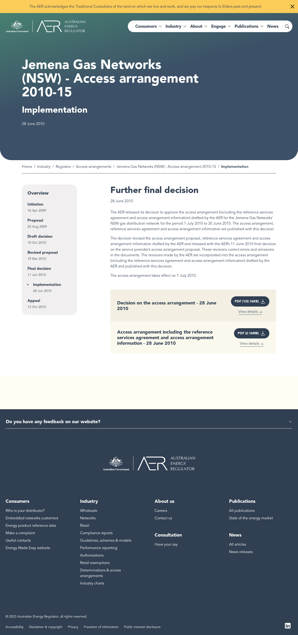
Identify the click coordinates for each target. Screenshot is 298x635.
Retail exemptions (95, 563)
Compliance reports (96, 533)
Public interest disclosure (142, 627)
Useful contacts (18, 540)
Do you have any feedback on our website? (53, 421)
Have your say (166, 544)
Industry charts (92, 583)
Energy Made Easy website (28, 548)
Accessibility (15, 627)
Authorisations (92, 555)
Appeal (33, 300)
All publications (242, 510)
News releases (241, 552)
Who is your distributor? (25, 510)
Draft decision (39, 236)
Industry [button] (173, 26)
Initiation (35, 204)
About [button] (196, 26)
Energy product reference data (31, 525)
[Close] (292, 6)
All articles (237, 544)
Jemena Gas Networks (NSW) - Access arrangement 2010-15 (166, 166)
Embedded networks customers (32, 518)
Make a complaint (20, 533)
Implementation (47, 284)
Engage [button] (218, 26)
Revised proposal (42, 252)
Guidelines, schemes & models (105, 540)
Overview (38, 193)
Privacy (73, 627)
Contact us (163, 518)
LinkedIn (287, 625)
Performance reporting (98, 548)
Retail (84, 525)
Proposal (35, 220)
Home (27, 166)
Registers (63, 166)
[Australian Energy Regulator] (45, 26)
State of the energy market (251, 518)
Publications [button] (246, 26)
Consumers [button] (146, 26)
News (272, 26)
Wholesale (88, 510)
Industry (44, 166)
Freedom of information (101, 627)
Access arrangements (93, 166)
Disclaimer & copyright (45, 627)
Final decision (39, 268)
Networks (88, 518)
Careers (161, 510)
